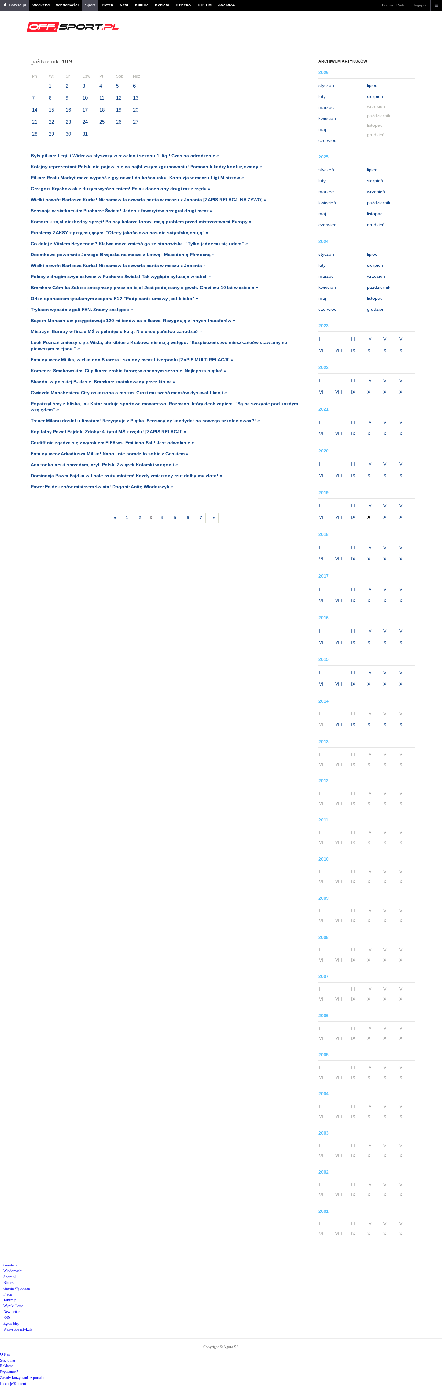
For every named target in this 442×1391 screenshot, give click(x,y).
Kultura (142, 5)
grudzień (376, 224)
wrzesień (376, 191)
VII (322, 350)
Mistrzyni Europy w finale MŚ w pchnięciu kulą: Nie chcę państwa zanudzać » (116, 331)
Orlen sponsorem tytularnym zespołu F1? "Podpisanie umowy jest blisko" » (114, 298)
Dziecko (183, 5)
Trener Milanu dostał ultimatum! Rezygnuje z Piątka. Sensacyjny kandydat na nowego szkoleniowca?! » (145, 420)
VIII (338, 350)
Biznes (8, 1282)
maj (322, 129)
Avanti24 (226, 5)
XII (402, 350)
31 (85, 133)
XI (385, 350)
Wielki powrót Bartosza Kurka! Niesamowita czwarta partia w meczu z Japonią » (118, 265)
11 (101, 98)
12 (118, 98)
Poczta (387, 5)
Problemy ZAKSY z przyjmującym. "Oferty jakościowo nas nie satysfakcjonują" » (119, 232)
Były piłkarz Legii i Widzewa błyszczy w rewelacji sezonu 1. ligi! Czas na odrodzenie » (125, 155)
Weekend (41, 5)
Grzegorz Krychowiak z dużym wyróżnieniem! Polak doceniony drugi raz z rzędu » (121, 188)
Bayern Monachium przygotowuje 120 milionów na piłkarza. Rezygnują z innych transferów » (133, 320)
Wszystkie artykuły (18, 1329)
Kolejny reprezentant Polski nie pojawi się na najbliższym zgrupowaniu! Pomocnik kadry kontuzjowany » (146, 166)
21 (34, 122)
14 (34, 110)
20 (135, 110)
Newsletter (11, 1311)
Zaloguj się (418, 5)
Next (124, 5)
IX (353, 350)
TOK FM (204, 5)
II (336, 339)
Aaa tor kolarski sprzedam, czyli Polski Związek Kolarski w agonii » (104, 464)
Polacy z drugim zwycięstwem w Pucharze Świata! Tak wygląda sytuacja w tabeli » (121, 276)
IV (369, 339)
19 (118, 110)
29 (51, 133)
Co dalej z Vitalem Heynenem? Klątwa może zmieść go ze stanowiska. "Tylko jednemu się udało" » (139, 243)
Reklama (6, 1366)
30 (68, 133)
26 (118, 122)
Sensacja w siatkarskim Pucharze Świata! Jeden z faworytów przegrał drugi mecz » (122, 210)
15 (51, 110)
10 (85, 98)
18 (102, 110)
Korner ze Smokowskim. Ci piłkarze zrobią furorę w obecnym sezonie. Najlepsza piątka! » (129, 370)
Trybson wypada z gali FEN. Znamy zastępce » (82, 309)
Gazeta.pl (17, 5)
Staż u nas (8, 1360)
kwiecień (327, 118)
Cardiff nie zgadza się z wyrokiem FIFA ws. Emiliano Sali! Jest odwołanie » (112, 442)
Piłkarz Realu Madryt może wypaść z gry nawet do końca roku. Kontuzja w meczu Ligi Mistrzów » (137, 177)
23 (68, 122)
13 (135, 98)
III (353, 339)
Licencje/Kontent (13, 1383)
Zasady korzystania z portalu (22, 1377)
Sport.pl (9, 1277)
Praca (7, 1294)
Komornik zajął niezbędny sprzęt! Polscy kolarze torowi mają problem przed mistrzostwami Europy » (141, 221)
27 (135, 122)
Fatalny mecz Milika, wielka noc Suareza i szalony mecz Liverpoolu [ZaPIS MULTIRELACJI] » (132, 359)
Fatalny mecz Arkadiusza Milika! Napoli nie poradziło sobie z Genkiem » (110, 453)
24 (85, 122)
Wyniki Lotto (13, 1306)
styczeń (326, 85)
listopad (375, 213)
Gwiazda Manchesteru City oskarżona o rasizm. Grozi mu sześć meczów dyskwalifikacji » (129, 392)
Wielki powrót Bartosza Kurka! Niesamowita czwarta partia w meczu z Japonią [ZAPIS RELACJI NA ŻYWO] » (149, 199)
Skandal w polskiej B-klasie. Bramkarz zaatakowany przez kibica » (103, 381)
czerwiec (327, 140)
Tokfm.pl (10, 1300)
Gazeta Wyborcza (16, 1288)
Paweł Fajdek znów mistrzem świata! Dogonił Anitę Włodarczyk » (102, 486)
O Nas (5, 1354)
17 (85, 110)
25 (102, 122)
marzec (326, 107)
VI (401, 339)
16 (68, 110)
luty (322, 96)
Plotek (107, 5)
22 (51, 122)
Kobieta (162, 5)
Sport (90, 5)
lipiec (372, 85)
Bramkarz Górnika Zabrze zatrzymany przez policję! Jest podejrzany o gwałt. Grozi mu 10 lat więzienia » (144, 287)
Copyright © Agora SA (221, 1347)
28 (34, 133)
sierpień (375, 96)
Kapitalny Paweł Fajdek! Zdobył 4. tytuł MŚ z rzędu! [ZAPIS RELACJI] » (108, 431)
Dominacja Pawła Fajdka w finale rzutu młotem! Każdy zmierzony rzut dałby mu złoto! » (126, 475)
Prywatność (9, 1372)
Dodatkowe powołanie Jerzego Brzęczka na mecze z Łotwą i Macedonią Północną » (123, 254)
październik (378, 202)
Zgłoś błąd (11, 1323)
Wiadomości (67, 5)
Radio (400, 5)
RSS (6, 1317)
